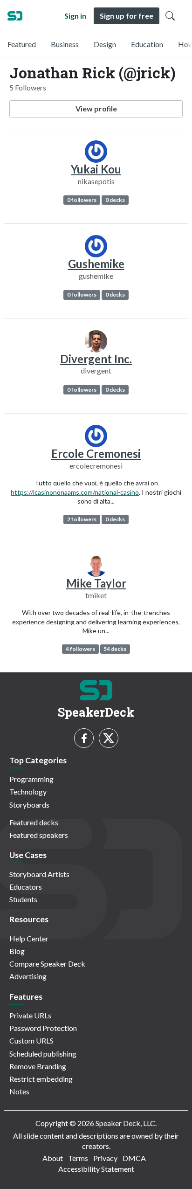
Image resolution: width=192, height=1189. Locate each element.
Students (23, 899)
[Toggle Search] (170, 15)
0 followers (81, 199)
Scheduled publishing (42, 1053)
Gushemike (96, 263)
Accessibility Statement (96, 1168)
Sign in (75, 15)
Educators (25, 886)
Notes (19, 1091)
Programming (31, 778)
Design (105, 44)
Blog (17, 951)
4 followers (80, 648)
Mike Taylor (96, 583)
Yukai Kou (96, 169)
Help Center (28, 938)
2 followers (81, 519)
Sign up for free (126, 15)
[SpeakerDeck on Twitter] (108, 738)
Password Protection (43, 1027)
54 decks (114, 648)
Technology (28, 791)
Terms (78, 1158)
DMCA (134, 1158)
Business (65, 44)
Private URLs (30, 1015)
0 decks (115, 199)
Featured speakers (38, 834)
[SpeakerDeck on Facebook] (84, 738)
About (52, 1158)
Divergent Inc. (96, 359)
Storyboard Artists (39, 874)
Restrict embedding (41, 1078)
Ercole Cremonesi (96, 453)
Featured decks (33, 822)
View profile (96, 108)
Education (147, 44)
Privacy (105, 1158)
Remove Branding (37, 1066)
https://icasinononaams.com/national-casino (75, 492)
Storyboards (29, 804)
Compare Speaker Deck (47, 963)
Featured (21, 44)
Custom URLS (31, 1040)
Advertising (28, 976)
